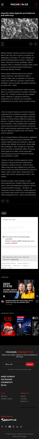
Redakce (4, 396)
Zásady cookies (6, 399)
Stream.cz (24, 401)
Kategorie (6, 379)
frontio (24, 436)
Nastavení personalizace (28, 407)
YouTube (23, 399)
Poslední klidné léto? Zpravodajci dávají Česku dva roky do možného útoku (19, 301)
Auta (3, 213)
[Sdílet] (35, 44)
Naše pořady (8, 376)
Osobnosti (7, 382)
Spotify (23, 396)
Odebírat (29, 364)
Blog (3, 385)
